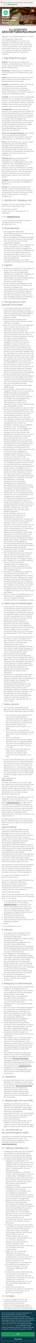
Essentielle (18, 1339)
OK (18, 1334)
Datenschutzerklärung (9, 1144)
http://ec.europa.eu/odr (21, 1058)
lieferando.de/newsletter (24, 1086)
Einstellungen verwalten (8, 1325)
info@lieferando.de (13, 217)
